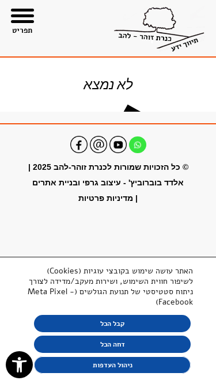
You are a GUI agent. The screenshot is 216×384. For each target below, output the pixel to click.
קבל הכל (112, 323)
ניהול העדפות (112, 365)
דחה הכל (112, 344)
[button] (19, 364)
